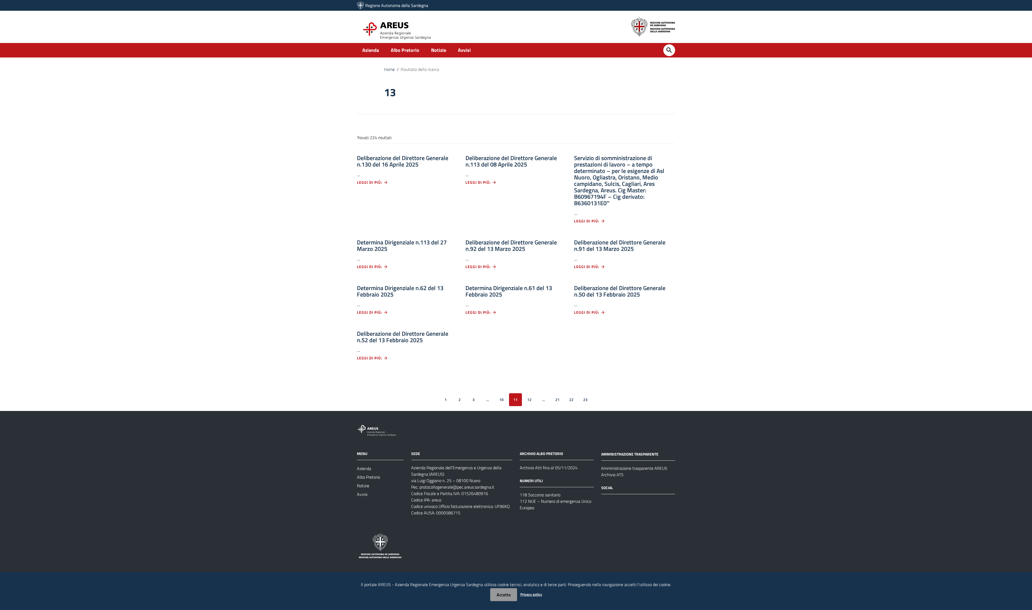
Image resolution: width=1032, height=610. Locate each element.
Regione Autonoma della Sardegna (396, 5)
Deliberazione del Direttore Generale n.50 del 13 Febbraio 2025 (619, 291)
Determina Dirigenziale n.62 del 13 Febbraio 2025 (400, 291)
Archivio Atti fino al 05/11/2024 (549, 467)
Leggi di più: (370, 182)
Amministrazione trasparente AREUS (634, 468)
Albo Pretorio (405, 50)
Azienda (370, 50)
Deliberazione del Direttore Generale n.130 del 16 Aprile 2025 (402, 161)
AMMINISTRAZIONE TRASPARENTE (629, 454)
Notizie (438, 50)
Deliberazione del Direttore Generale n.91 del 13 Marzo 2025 (619, 245)
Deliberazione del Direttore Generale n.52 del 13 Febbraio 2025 (402, 337)
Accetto (504, 594)
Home (389, 69)
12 (529, 399)
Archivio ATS (612, 474)
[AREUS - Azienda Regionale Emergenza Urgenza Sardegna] (360, 5)
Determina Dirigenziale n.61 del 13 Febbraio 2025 (508, 291)
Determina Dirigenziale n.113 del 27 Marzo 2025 (402, 245)
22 (571, 399)
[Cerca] (669, 50)
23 (585, 399)
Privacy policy (531, 594)
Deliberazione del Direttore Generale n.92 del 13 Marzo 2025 (511, 245)
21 (557, 399)
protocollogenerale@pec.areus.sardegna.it (457, 487)
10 (501, 399)
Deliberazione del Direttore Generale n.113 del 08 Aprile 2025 (511, 161)
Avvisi (464, 50)
